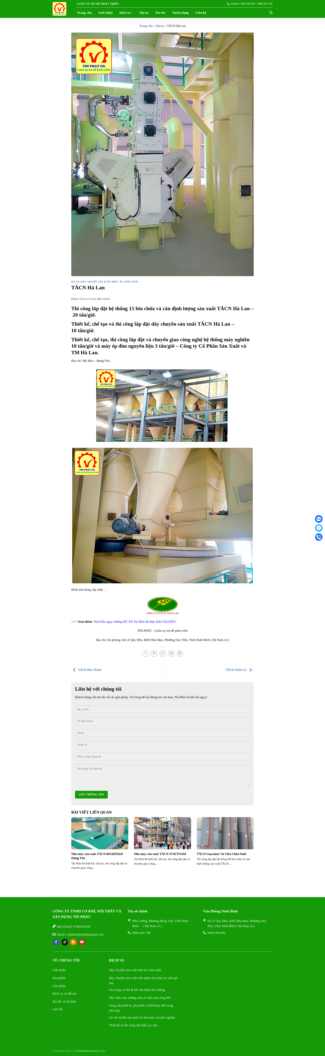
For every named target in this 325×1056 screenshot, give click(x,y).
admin (106, 299)
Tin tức (160, 12)
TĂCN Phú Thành (89, 670)
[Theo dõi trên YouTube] (82, 942)
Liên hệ (201, 12)
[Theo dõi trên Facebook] (56, 942)
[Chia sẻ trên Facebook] (145, 653)
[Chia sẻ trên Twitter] (154, 653)
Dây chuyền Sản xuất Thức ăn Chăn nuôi (109, 282)
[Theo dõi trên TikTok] (65, 942)
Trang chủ (84, 12)
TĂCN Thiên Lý (237, 670)
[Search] (271, 12)
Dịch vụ (124, 12)
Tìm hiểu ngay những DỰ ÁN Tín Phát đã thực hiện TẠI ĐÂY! (135, 621)
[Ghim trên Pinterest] (171, 653)
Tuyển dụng (180, 12)
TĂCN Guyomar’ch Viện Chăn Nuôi (221, 854)
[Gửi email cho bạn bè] (162, 653)
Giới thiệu (105, 12)
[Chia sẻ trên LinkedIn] (180, 653)
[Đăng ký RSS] (73, 942)
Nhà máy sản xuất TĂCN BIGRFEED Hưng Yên (97, 856)
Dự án (144, 12)
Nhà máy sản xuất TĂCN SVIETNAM (160, 854)
